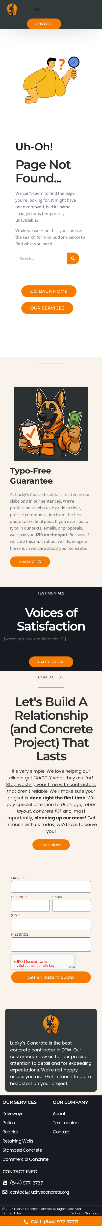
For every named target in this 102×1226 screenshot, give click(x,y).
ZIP (14, 916)
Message (19, 935)
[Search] (73, 258)
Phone (18, 897)
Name (17, 878)
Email (57, 897)
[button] (37, 9)
